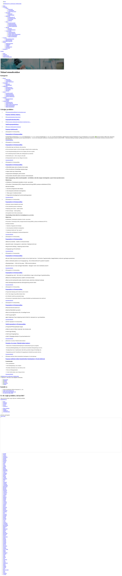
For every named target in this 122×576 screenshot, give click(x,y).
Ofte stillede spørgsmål (7, 41)
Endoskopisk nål (11, 17)
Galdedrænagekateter (12, 25)
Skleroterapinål (11, 15)
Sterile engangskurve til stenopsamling (16, 324)
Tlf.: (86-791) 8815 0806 (8, 392)
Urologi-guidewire (12, 33)
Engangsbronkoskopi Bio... (13, 119)
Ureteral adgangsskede (12, 35)
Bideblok (10, 28)
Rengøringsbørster (12, 29)
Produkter (5, 7)
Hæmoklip (10, 13)
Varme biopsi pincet (12, 11)
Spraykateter (10, 19)
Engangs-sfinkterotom (12, 26)
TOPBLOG (5, 410)
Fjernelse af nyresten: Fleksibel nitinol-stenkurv (18, 343)
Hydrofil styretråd (11, 22)
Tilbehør (7, 27)
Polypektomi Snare (12, 18)
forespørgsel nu (4, 399)
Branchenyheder (9, 40)
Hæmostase (8, 12)
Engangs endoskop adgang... (13, 114)
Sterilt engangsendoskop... (12, 124)
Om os (4, 42)
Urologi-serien (8, 30)
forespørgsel (8, 140)
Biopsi (7, 8)
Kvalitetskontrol (9, 46)
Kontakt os (5, 49)
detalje (11, 140)
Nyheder (5, 37)
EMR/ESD (8, 16)
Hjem (4, 5)
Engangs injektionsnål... (12, 129)
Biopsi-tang (10, 9)
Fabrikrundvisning (9, 43)
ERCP (7, 21)
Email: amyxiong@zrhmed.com (9, 391)
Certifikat (7, 45)
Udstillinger (8, 44)
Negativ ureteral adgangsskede (14, 34)
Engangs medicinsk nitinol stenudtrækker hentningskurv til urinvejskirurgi (25, 359)
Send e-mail (3, 416)
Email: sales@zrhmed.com (8, 390)
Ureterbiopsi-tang (11, 32)
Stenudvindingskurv (12, 24)
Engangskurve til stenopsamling (14, 134)
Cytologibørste (11, 10)
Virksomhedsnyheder (10, 38)
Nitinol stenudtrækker (12, 36)
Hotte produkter (6, 408)
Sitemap (4, 409)
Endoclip (10, 20)
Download (8, 48)
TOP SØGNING (6, 411)
